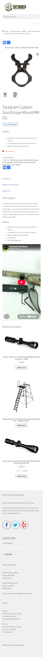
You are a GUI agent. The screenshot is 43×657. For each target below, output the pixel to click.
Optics (24, 31)
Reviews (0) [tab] (6, 191)
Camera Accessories (16, 160)
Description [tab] (6, 179)
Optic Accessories (34, 31)
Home (6, 31)
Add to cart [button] (21, 368)
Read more (21, 425)
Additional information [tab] (10, 185)
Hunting (16, 162)
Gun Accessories (15, 31)
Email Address (7, 543)
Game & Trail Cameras (31, 160)
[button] (37, 54)
